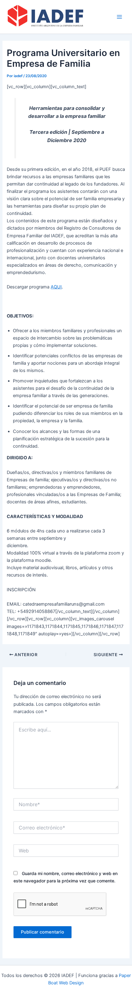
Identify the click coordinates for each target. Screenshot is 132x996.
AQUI (56, 287)
